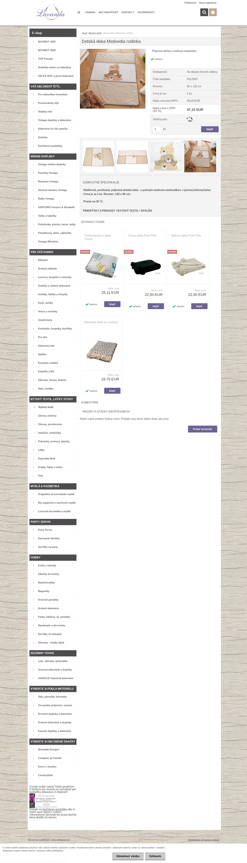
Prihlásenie (190, 2)
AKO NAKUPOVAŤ (108, 12)
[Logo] (51, 12)
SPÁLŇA (146, 210)
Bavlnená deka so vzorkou (101, 322)
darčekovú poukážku (54, 809)
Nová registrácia (207, 2)
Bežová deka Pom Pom (186, 235)
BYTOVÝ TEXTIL (128, 210)
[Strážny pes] (189, 118)
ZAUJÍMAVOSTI (145, 12)
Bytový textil (95, 33)
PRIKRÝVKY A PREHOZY (99, 210)
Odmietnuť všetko (127, 856)
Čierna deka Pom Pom (142, 235)
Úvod (84, 33)
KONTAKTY (128, 12)
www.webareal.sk (60, 839)
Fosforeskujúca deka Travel (98, 237)
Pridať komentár (202, 429)
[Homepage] (78, 12)
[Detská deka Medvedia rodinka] (112, 50)
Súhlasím (155, 856)
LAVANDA (90, 12)
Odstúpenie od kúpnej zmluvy (203, 839)
